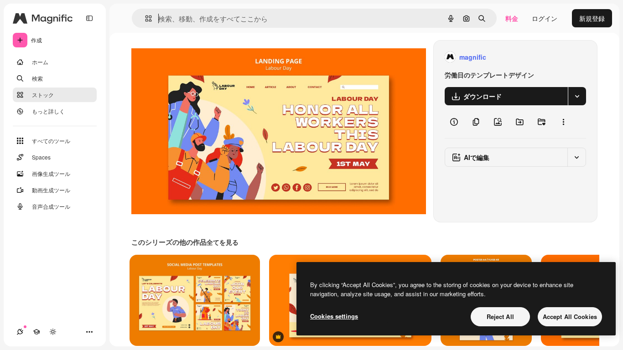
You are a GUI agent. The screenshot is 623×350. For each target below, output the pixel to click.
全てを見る (223, 242)
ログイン (544, 18)
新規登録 (592, 18)
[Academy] (36, 331)
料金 (511, 18)
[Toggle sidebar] (89, 18)
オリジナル (194, 57)
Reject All (500, 316)
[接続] (20, 331)
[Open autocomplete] (144, 18)
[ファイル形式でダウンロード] (577, 96)
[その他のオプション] (563, 122)
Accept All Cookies (570, 316)
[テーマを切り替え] (53, 331)
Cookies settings (334, 316)
